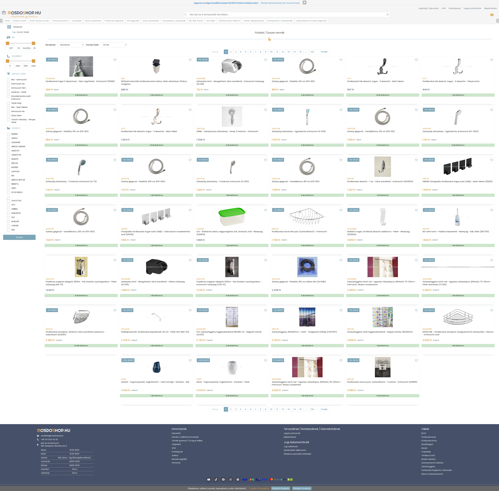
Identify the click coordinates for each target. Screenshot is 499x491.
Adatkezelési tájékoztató (295, 450)
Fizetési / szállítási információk (185, 437)
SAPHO (14, 138)
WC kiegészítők (133, 21)
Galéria (175, 455)
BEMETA (14, 184)
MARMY (14, 134)
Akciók (7, 21)
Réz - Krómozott (19, 79)
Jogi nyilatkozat (291, 446)
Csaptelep (426, 452)
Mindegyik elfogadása (301, 488)
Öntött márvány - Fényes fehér (23, 121)
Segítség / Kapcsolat (429, 8)
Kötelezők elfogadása (280, 488)
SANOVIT (15, 150)
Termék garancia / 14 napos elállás (187, 440)
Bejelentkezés (490, 8)
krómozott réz (18, 111)
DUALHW (15, 221)
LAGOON (15, 171)
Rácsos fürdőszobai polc (432, 474)
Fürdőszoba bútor (429, 440)
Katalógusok (455, 8)
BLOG (423, 433)
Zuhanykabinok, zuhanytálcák (174, 21)
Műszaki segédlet (179, 459)
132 (312, 52)
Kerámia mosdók (19, 21)
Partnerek (176, 463)
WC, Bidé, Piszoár (196, 21)
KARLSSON (16, 213)
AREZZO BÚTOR (18, 179)
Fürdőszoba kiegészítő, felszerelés (436, 470)
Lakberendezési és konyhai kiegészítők (311, 21)
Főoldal (259, 32)
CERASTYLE (16, 155)
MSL (13, 229)
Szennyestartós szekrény (432, 463)
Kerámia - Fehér (18, 92)
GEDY (13, 188)
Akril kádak (210, 21)
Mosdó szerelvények (93, 21)
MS (12, 175)
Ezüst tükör (16, 115)
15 (300, 52)
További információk (259, 488)
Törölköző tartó (428, 455)
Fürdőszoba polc (428, 437)
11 (277, 52)
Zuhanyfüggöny (428, 466)
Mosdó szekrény (428, 459)
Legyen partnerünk (472, 8)
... (306, 52)
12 (283, 52)
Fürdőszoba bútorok (60, 21)
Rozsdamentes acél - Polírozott (21, 97)
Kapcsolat (176, 433)
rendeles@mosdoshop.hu (52, 436)
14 (294, 52)
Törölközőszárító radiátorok (229, 21)
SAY (13, 217)
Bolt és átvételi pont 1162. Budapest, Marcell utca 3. (54, 444)
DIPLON (14, 163)
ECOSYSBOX (16, 192)
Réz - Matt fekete (19, 107)
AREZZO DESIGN (18, 146)
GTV (13, 204)
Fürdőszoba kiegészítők (114, 21)
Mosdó (424, 448)
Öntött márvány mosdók (39, 21)
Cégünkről (176, 444)
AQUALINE (15, 142)
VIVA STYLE (16, 200)
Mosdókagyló (427, 444)
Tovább (324, 52)
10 (271, 52)
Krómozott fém (18, 88)
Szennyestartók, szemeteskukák (280, 21)
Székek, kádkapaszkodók (254, 21)
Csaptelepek (77, 21)
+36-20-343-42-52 (49, 439)
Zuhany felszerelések (151, 21)
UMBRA (14, 209)
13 (289, 52)
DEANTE (14, 159)
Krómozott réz (18, 83)
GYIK (444, 8)
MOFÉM (14, 167)
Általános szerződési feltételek (297, 454)
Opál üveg (16, 103)
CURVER (14, 225)
